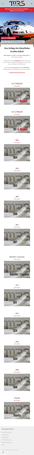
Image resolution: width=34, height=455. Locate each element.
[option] (17, 29)
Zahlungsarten (5, 435)
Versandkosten (5, 437)
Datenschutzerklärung (7, 442)
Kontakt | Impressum (7, 432)
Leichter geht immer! (18, 41)
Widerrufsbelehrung (6, 440)
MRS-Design (7, 449)
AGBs (3, 445)
